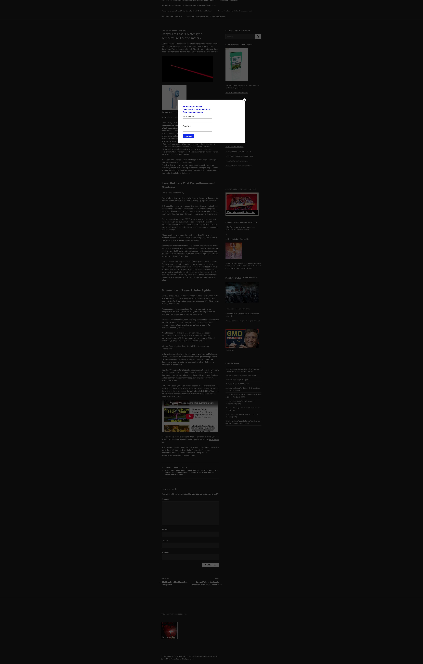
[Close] (244, 100)
